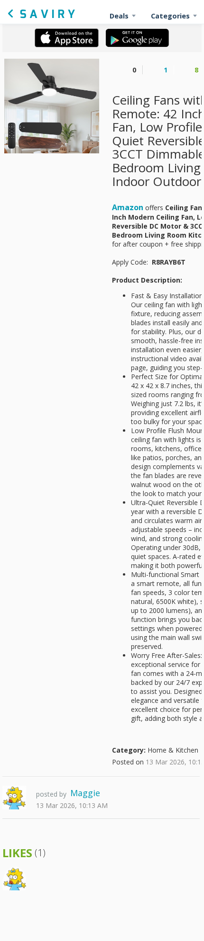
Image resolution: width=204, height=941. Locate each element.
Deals (119, 15)
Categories (170, 15)
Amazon (127, 207)
